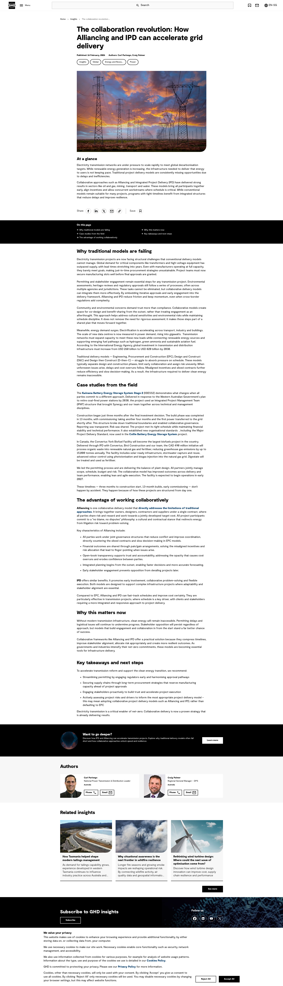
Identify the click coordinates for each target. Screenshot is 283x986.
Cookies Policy (156, 960)
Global (95, 62)
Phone (89, 792)
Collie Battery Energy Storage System (153, 434)
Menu (27, 5)
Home (63, 19)
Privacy (127, 966)
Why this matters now (154, 230)
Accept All (229, 979)
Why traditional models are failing (94, 230)
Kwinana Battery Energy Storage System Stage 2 (112, 393)
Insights (73, 19)
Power (133, 62)
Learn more (212, 740)
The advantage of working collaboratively (98, 238)
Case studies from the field (91, 234)
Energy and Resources (115, 62)
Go (229, 5)
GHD (11, 5)
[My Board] (249, 5)
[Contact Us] (257, 5)
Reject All (206, 979)
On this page (84, 225)
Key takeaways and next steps (158, 234)
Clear (222, 5)
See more (212, 889)
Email (105, 792)
